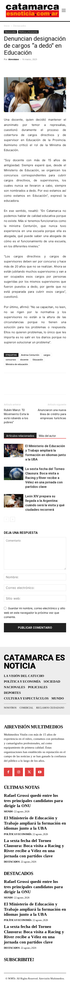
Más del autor (47, 435)
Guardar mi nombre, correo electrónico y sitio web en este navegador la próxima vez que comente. (34, 613)
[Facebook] (8, 68)
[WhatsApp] (34, 68)
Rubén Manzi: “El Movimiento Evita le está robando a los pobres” (16, 416)
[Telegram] (26, 68)
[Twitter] (17, 68)
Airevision (13, 59)
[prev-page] (6, 519)
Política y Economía (28, 31)
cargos (47, 354)
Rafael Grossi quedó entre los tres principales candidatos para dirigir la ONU (33, 800)
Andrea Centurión (30, 354)
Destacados (19, 25)
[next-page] (12, 519)
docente (24, 359)
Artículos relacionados (20, 435)
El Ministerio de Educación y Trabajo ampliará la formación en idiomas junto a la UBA (35, 823)
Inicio (7, 25)
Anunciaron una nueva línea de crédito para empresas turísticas (52, 414)
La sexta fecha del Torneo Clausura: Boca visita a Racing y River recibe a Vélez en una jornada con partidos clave (45, 478)
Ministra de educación (17, 364)
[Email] (43, 68)
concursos (11, 359)
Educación (38, 359)
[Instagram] (18, 772)
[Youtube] (40, 772)
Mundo (8, 811)
